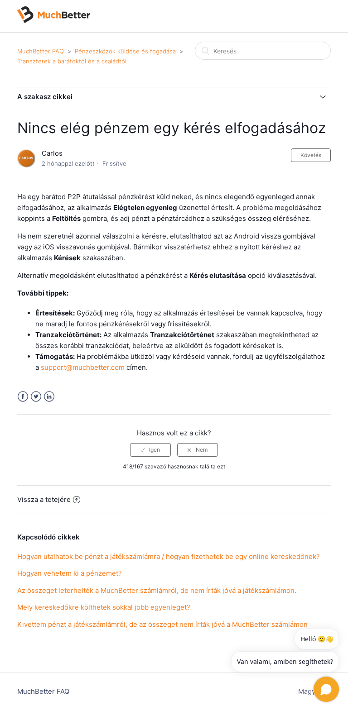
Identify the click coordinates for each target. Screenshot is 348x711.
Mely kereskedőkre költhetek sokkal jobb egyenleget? (103, 607)
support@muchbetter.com (83, 367)
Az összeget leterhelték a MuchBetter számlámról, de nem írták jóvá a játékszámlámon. (156, 590)
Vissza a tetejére (44, 499)
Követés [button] (310, 155)
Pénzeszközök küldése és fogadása (125, 51)
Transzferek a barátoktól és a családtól (71, 61)
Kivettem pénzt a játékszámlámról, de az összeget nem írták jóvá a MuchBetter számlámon (162, 624)
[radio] (150, 450)
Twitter (36, 396)
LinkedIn (49, 396)
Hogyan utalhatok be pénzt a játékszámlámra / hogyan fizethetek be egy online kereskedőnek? (168, 556)
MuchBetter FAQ (40, 51)
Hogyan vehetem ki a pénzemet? (69, 573)
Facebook (23, 396)
